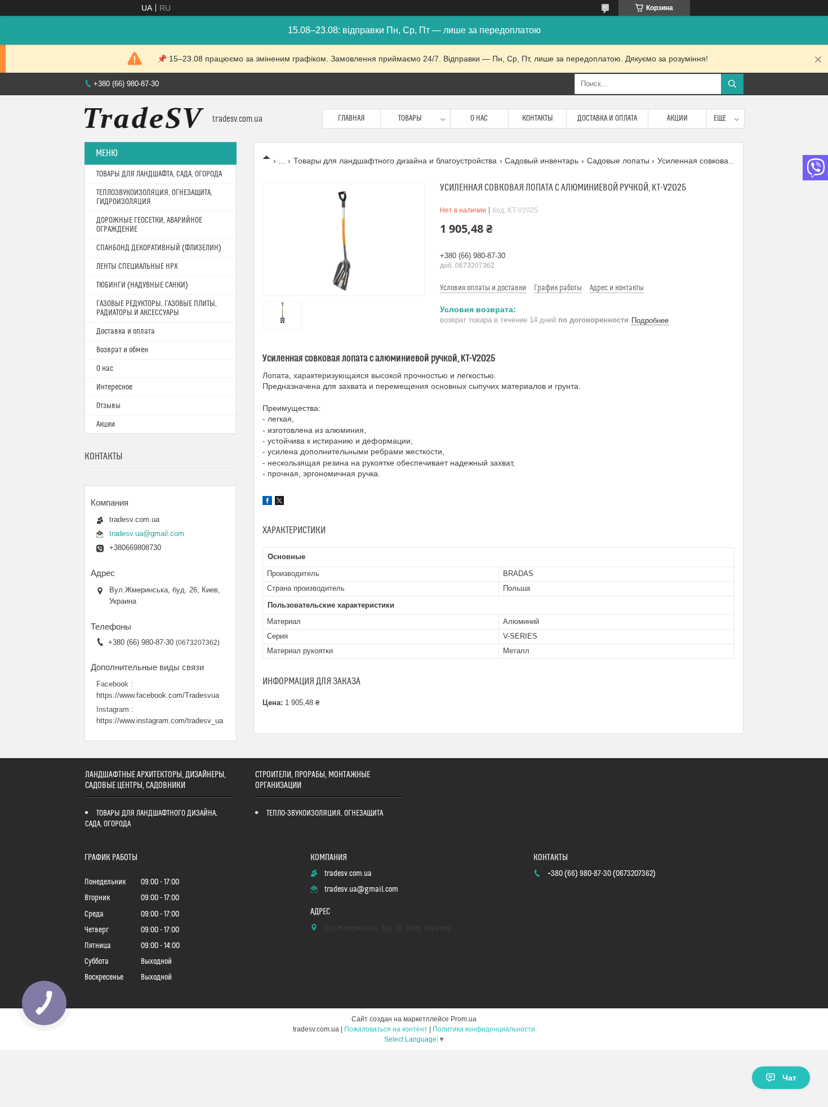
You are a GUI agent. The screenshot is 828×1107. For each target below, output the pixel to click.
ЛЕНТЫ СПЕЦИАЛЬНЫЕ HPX (137, 266)
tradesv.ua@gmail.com (146, 533)
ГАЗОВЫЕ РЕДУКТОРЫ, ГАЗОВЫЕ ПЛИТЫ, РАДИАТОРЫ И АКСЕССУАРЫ (156, 308)
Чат (789, 1077)
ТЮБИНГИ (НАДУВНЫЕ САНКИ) (142, 285)
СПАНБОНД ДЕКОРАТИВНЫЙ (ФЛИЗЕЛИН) (158, 248)
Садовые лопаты (618, 160)
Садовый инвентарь (541, 160)
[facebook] (267, 502)
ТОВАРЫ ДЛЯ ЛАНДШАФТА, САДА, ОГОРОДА (159, 174)
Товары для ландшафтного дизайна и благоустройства (395, 160)
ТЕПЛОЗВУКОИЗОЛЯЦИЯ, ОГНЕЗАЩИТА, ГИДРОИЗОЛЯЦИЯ (154, 197)
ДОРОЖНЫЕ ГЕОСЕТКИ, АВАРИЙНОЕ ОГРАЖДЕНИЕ (149, 225)
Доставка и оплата (607, 118)
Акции (677, 118)
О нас (479, 118)
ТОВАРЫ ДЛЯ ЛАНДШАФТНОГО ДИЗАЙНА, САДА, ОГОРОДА (151, 819)
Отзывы (108, 405)
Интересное (114, 387)
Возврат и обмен (122, 350)
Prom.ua (464, 1019)
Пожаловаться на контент (386, 1029)
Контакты (537, 118)
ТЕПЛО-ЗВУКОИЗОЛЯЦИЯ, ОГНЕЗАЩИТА (324, 813)
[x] (279, 502)
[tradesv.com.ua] (144, 119)
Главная (351, 118)
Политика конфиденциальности (484, 1029)
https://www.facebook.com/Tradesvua (157, 695)
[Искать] (732, 84)
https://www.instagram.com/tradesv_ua (159, 720)
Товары (410, 118)
